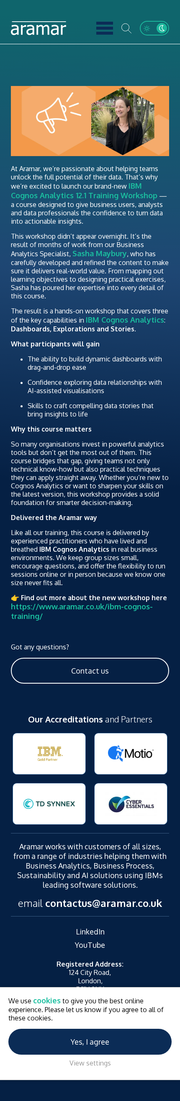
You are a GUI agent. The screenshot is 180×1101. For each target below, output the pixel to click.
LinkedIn (90, 931)
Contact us (90, 670)
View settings (90, 1063)
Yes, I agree (90, 1041)
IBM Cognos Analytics (125, 319)
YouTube (90, 944)
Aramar (38, 28)
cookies (47, 1000)
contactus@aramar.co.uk (103, 902)
